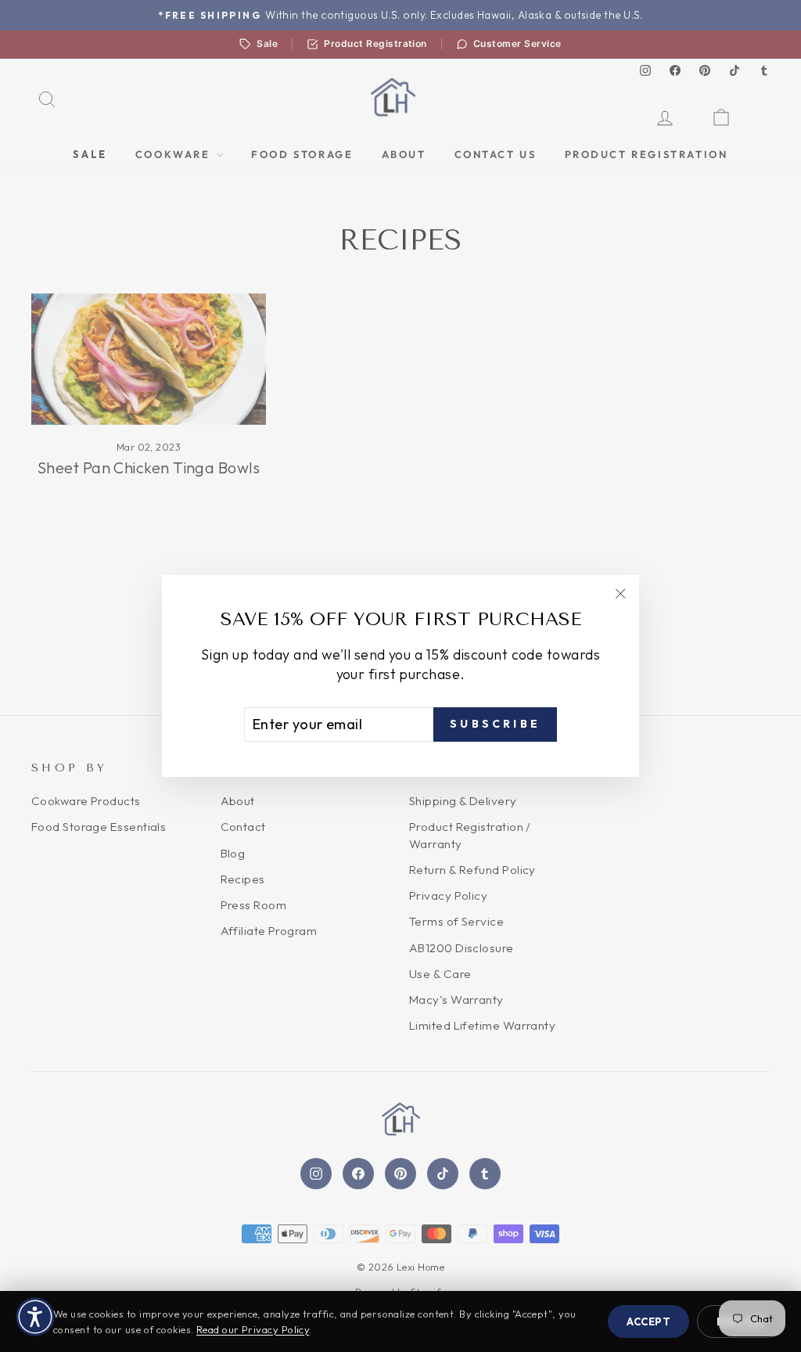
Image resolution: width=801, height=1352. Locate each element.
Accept (648, 1321)
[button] (35, 1316)
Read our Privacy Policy (252, 1329)
